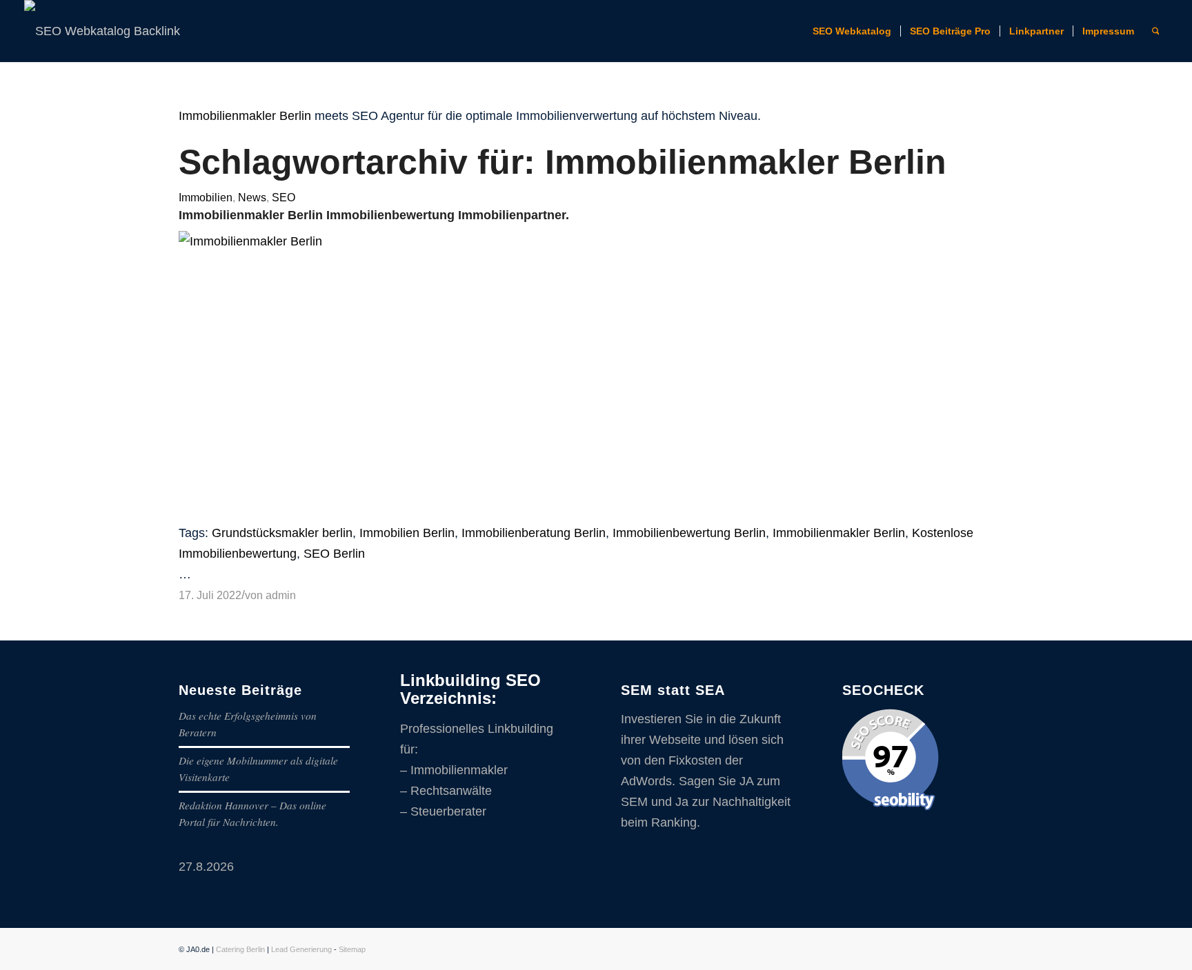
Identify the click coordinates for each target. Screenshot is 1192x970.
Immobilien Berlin (407, 533)
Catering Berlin (240, 949)
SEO (283, 197)
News (252, 197)
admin (281, 595)
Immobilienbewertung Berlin (689, 533)
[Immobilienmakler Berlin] (596, 241)
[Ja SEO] (117, 31)
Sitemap (352, 949)
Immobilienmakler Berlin (245, 116)
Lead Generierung (301, 949)
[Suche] (1156, 31)
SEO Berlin (334, 553)
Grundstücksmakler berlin (282, 533)
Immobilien (205, 197)
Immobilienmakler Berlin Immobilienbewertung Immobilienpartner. (374, 215)
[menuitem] (852, 31)
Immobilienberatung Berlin (533, 533)
